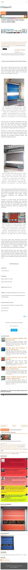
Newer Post (3, 425)
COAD (17, 51)
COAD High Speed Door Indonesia (16, 565)
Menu (4, 13)
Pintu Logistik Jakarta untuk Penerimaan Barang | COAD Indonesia (16, 368)
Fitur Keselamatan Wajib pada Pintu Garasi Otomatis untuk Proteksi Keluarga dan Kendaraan (15, 461)
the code (22, 554)
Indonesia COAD (6, 560)
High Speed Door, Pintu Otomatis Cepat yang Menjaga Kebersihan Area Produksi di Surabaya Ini (15, 496)
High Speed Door (20, 52)
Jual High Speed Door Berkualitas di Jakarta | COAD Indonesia (16, 348)
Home (14, 425)
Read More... (18, 345)
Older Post (24, 425)
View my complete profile (6, 561)
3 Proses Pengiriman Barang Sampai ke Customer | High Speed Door (16, 377)
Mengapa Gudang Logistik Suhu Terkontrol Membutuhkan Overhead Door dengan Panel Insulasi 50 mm (15, 479)
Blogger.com (16, 567)
